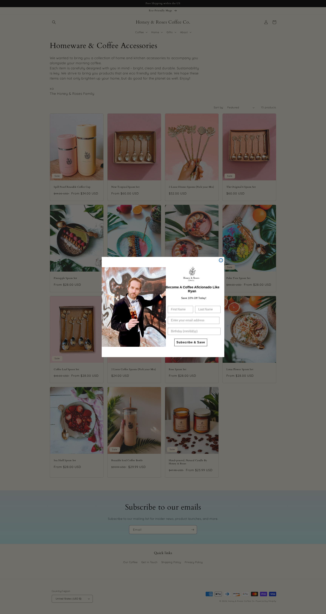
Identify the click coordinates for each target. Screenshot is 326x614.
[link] (191, 273)
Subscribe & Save (190, 342)
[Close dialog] (221, 260)
